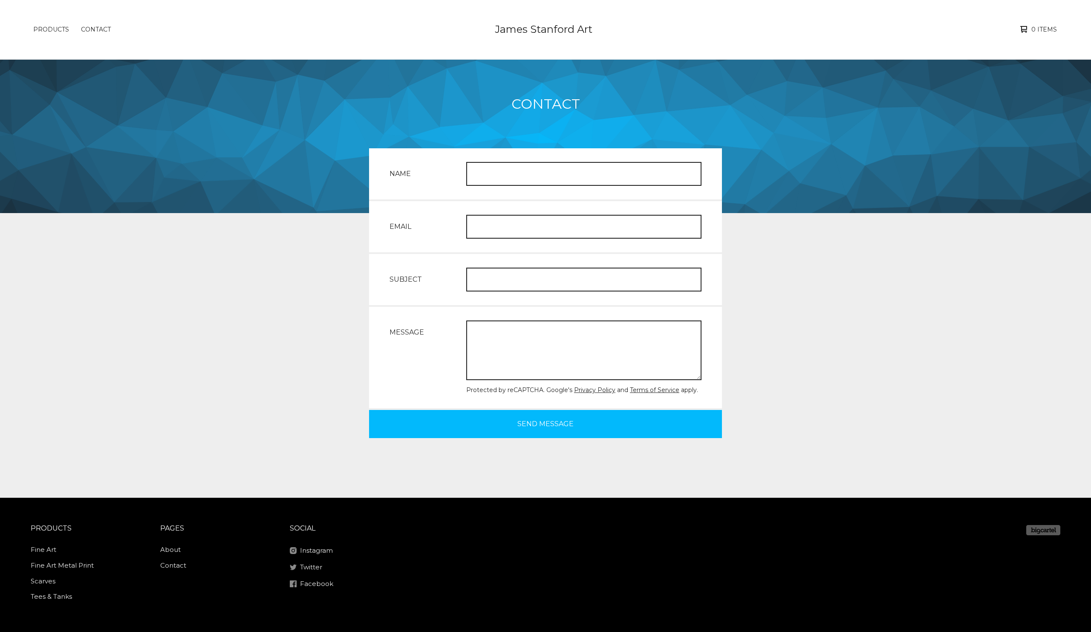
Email (400, 226)
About (170, 549)
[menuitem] (51, 29)
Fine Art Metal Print (62, 565)
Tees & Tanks (51, 596)
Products (51, 29)
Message (407, 332)
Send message (545, 424)
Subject (406, 279)
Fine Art (43, 549)
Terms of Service (654, 390)
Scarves (43, 581)
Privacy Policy (594, 390)
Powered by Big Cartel (1043, 530)
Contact (96, 29)
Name (400, 174)
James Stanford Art (543, 29)
